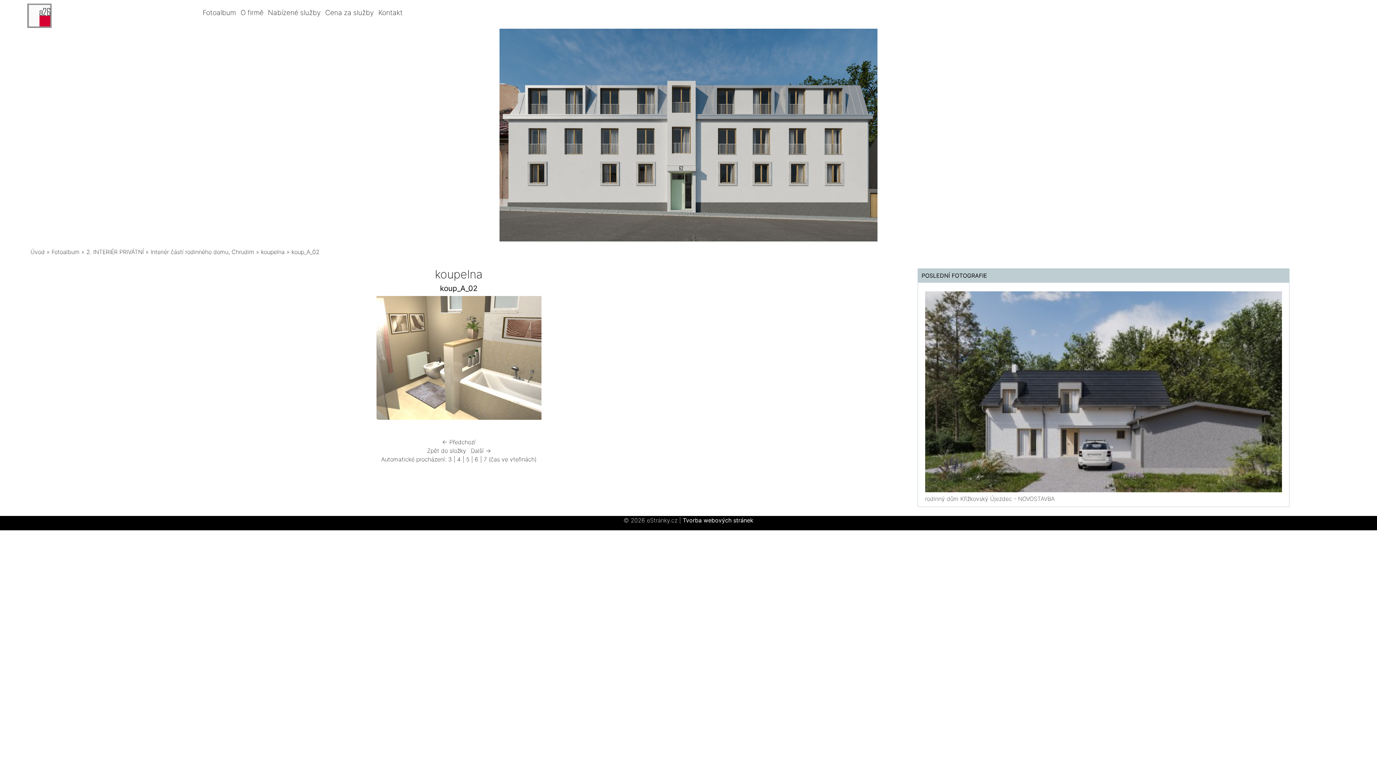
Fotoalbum (219, 12)
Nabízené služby (294, 12)
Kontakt (390, 12)
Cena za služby (349, 12)
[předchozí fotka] (266, 359)
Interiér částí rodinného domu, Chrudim (202, 251)
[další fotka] (652, 359)
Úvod (37, 251)
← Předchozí (458, 442)
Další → (481, 450)
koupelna (273, 251)
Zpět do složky (446, 450)
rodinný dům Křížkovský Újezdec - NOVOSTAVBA (990, 498)
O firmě (252, 12)
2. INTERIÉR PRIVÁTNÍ (115, 251)
